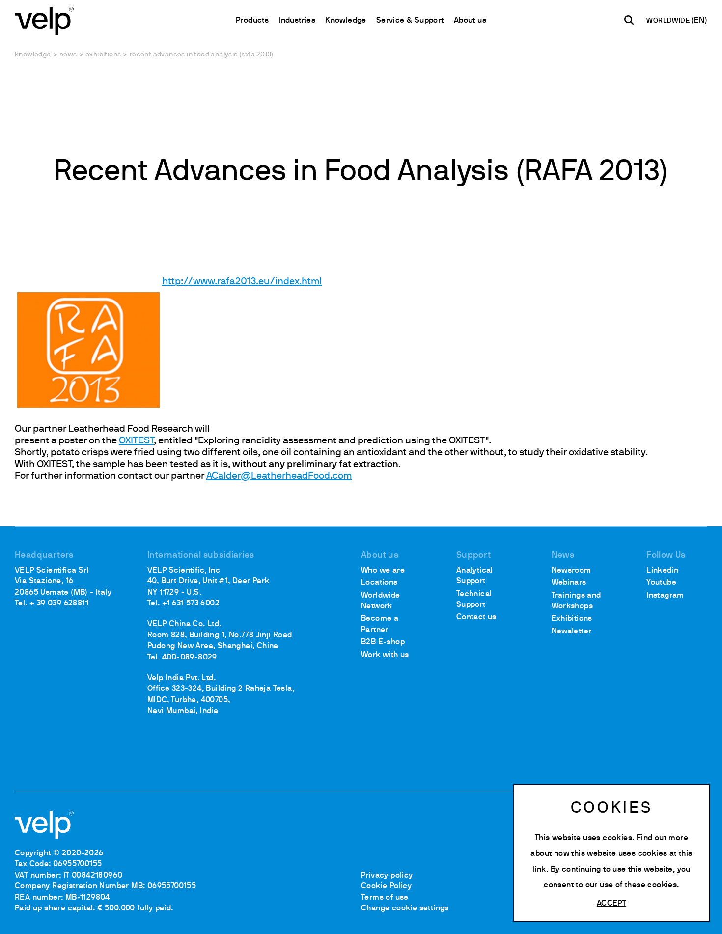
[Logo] (44, 20)
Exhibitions (103, 55)
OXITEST (136, 441)
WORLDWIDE (668, 21)
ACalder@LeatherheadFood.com (279, 476)
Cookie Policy (386, 886)
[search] (629, 20)
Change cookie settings (405, 908)
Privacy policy (387, 875)
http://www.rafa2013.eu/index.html (242, 281)
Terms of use (385, 897)
